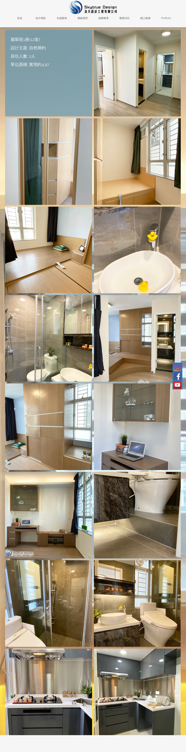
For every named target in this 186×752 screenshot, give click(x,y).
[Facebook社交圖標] (177, 376)
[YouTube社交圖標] (177, 385)
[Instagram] (177, 367)
